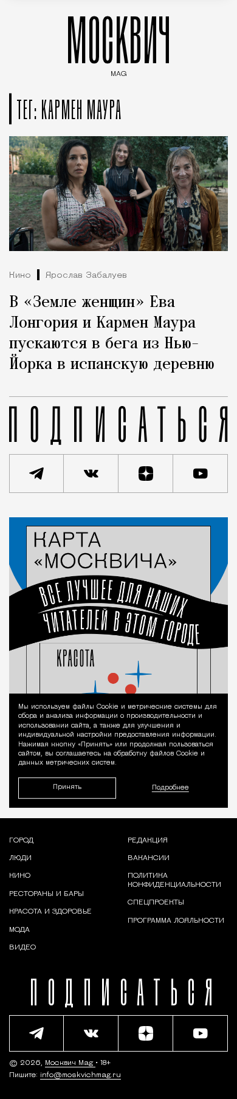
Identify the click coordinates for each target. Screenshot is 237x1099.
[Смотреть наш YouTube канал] (200, 473)
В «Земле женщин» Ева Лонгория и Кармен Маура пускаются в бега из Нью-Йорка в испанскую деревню (112, 333)
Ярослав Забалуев (86, 275)
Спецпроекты (156, 902)
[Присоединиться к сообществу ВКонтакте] (91, 473)
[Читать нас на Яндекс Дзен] (145, 473)
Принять (67, 788)
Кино (20, 275)
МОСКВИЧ (118, 43)
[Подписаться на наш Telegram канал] (36, 473)
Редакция (148, 840)
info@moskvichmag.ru (80, 1075)
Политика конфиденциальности (174, 880)
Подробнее (170, 788)
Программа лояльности (176, 921)
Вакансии (149, 858)
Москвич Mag (70, 1063)
